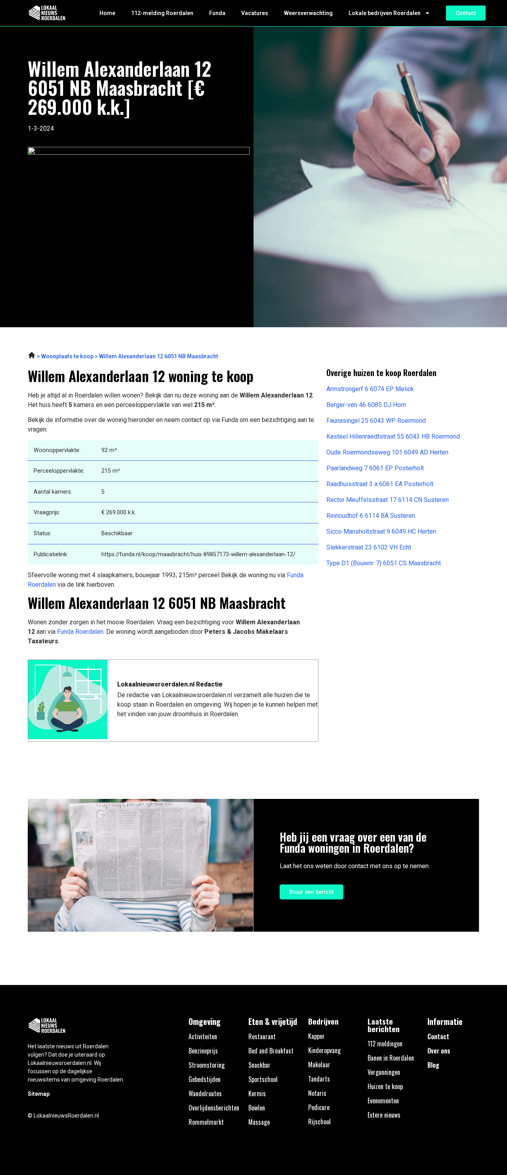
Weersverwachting (308, 13)
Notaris (317, 1093)
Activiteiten (203, 1036)
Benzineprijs (203, 1050)
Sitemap (39, 1094)
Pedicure (319, 1107)
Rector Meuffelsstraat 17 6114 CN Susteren (387, 500)
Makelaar (319, 1064)
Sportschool (263, 1079)
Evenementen (383, 1100)
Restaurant (262, 1036)
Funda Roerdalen (80, 631)
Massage (259, 1122)
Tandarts (319, 1079)
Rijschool (319, 1121)
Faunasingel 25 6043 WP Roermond (376, 420)
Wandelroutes (205, 1093)
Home (107, 13)
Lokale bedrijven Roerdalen (385, 13)
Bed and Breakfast (271, 1050)
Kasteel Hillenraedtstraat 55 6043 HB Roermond (393, 436)
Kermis (257, 1093)
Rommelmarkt (206, 1122)
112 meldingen (385, 1043)
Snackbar (259, 1065)
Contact (438, 1036)
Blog (433, 1065)
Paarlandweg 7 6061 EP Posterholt (375, 468)
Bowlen (256, 1107)
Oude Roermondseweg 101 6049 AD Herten (387, 452)
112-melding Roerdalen (162, 13)
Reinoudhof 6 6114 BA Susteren (370, 515)
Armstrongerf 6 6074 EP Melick (370, 389)
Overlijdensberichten (214, 1107)
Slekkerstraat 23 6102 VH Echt (368, 547)
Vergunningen (384, 1072)
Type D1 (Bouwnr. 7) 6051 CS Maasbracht (383, 563)
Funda (217, 13)
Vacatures (254, 13)
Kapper (316, 1036)
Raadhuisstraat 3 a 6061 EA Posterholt (379, 484)
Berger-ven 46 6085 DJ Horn (366, 405)
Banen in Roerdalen (391, 1058)
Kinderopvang (324, 1050)
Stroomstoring (207, 1065)
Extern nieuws (384, 1115)
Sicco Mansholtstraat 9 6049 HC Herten (381, 531)
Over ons (438, 1050)
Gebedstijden (205, 1079)
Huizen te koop (385, 1086)
